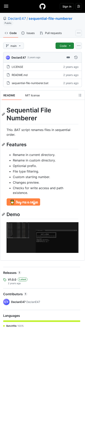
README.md (20, 75)
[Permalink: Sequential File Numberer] (4, 114)
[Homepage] (42, 6)
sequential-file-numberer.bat (30, 83)
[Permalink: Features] (4, 144)
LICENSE (17, 66)
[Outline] (79, 95)
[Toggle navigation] (6, 6)
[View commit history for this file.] (76, 57)
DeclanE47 (17, 18)
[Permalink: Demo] (4, 214)
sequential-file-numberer (50, 18)
